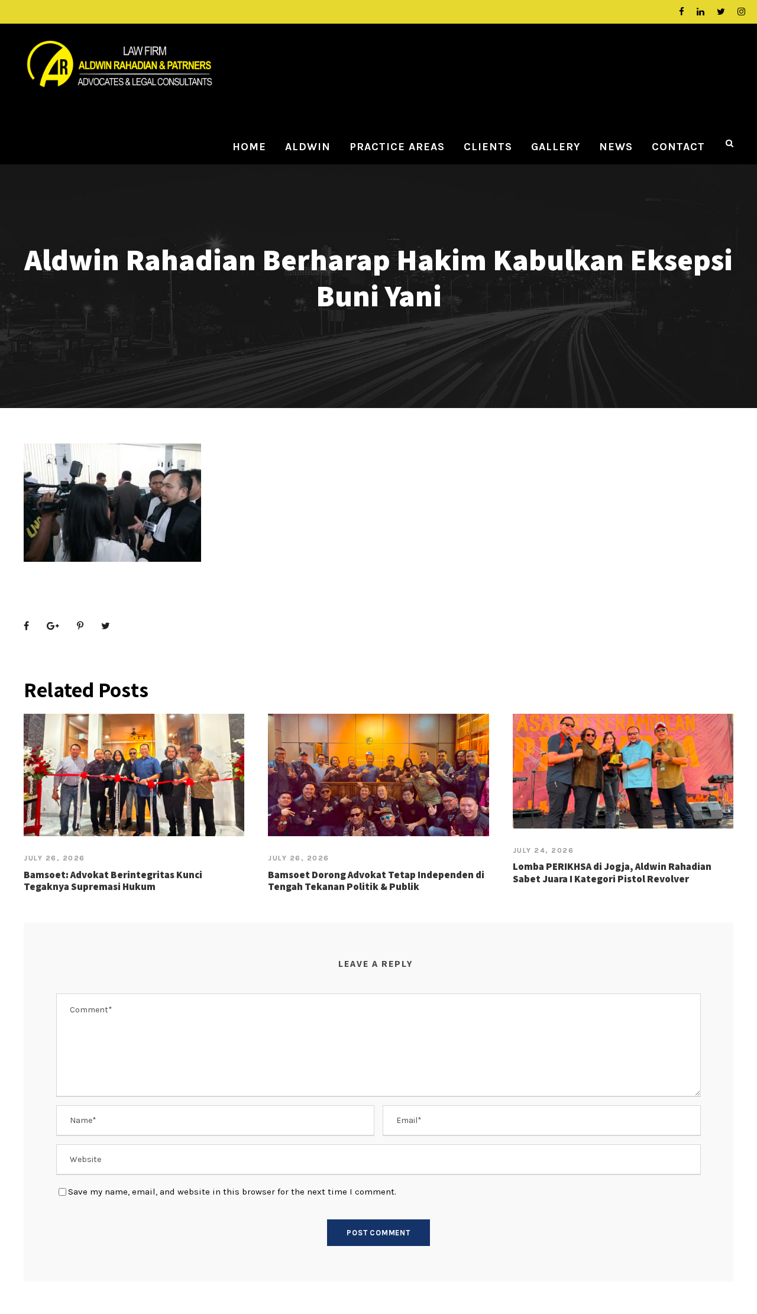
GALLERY (555, 146)
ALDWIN (308, 146)
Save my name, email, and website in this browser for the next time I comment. (232, 1191)
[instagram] (741, 12)
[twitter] (721, 12)
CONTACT (678, 146)
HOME (249, 146)
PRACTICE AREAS (397, 146)
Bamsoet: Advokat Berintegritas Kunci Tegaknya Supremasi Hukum (113, 880)
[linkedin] (700, 12)
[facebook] (681, 12)
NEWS (616, 146)
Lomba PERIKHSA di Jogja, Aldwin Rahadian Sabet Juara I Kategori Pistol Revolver (612, 872)
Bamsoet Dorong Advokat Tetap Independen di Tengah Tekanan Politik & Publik (376, 880)
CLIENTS (488, 146)
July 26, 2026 (54, 858)
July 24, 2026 (543, 850)
